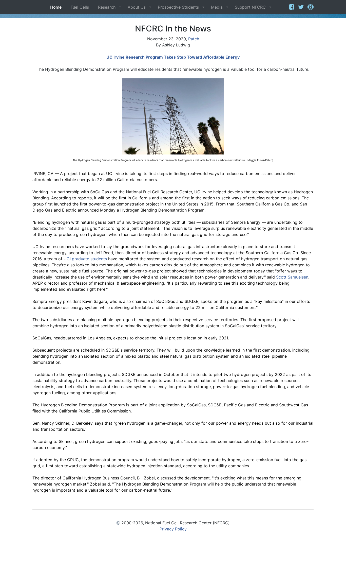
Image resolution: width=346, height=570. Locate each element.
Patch (193, 38)
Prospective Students (178, 7)
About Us (136, 7)
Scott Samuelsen (292, 277)
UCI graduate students (85, 258)
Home (57, 7)
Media (216, 7)
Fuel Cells (79, 7)
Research (106, 7)
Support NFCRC (250, 7)
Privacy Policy (173, 528)
